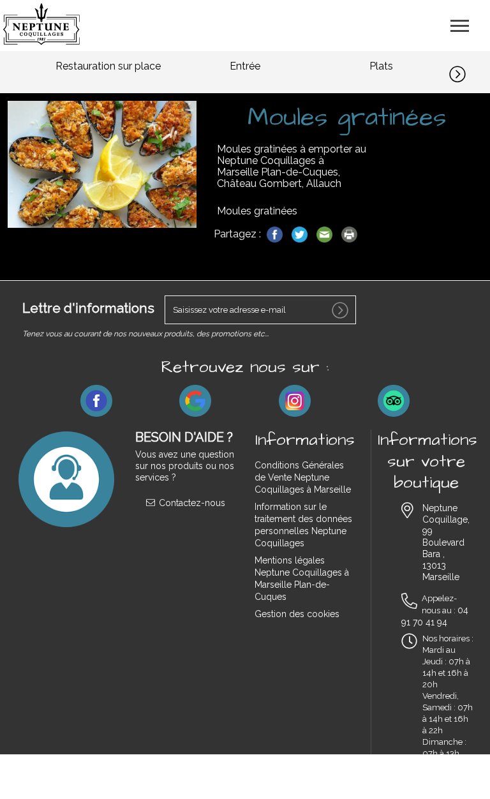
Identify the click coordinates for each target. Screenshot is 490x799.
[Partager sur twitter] (300, 234)
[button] (469, 72)
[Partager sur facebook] (276, 234)
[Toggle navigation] (459, 24)
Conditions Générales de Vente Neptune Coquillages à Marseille (303, 477)
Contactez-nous (190, 503)
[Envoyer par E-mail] (325, 234)
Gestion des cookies (297, 614)
